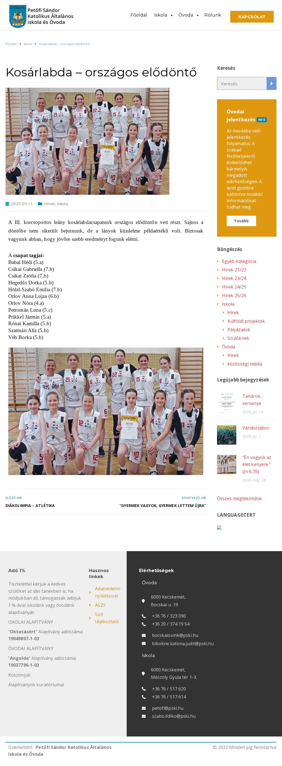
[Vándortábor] (226, 435)
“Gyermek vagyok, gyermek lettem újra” (163, 505)
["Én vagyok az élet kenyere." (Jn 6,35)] (226, 464)
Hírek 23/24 (234, 278)
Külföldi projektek (246, 321)
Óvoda (185, 15)
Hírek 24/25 (234, 287)
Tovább (241, 220)
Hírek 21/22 (234, 270)
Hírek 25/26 (234, 295)
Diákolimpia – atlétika (30, 505)
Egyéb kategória (239, 261)
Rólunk (212, 15)
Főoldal (139, 15)
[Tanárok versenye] (226, 403)
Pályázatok (238, 330)
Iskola (160, 15)
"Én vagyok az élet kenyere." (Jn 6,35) (256, 464)
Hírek (49, 203)
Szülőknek (238, 338)
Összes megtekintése (239, 498)
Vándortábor (255, 428)
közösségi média (244, 364)
